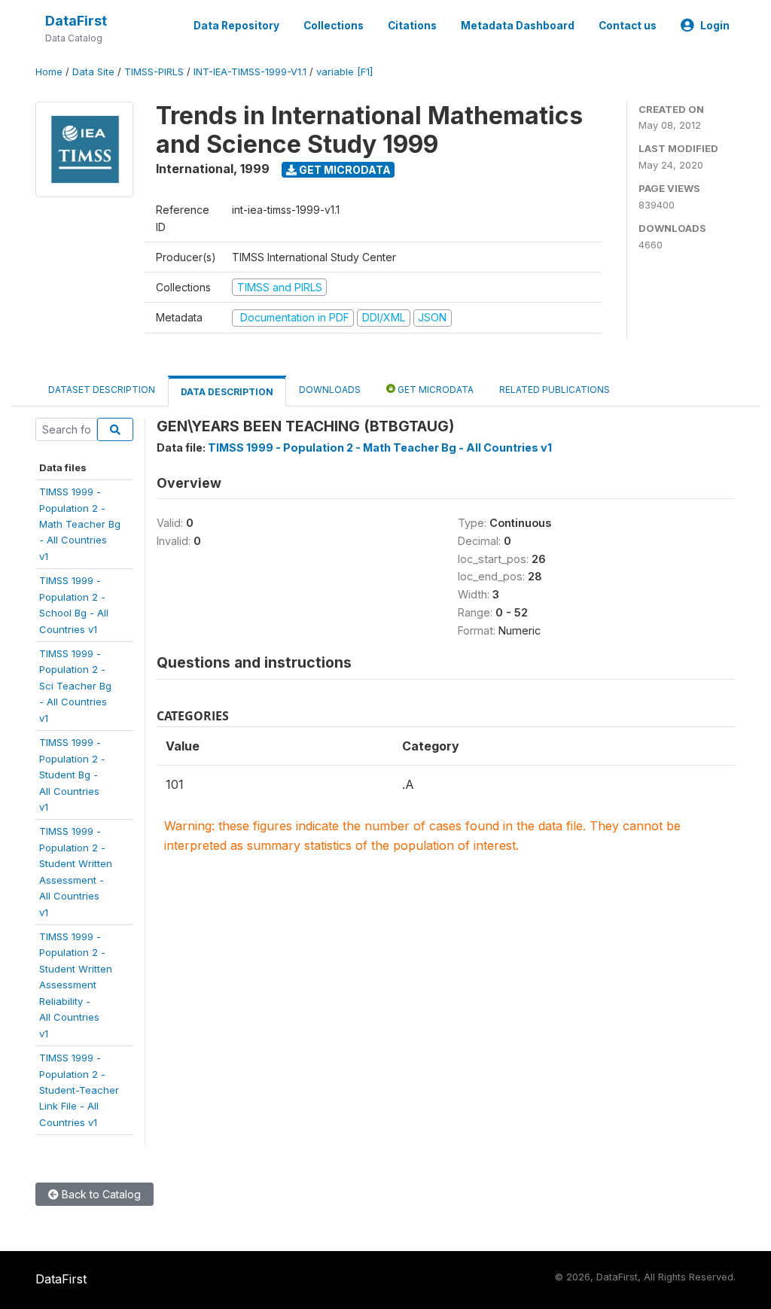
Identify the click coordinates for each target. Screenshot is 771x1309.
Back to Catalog (100, 1194)
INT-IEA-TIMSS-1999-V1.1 (250, 72)
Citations (412, 26)
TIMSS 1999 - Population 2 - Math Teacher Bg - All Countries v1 (380, 447)
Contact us (628, 26)
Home (48, 72)
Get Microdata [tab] (434, 389)
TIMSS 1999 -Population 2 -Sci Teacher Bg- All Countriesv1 (75, 685)
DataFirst (76, 21)
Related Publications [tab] (554, 389)
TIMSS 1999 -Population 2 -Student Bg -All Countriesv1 (72, 774)
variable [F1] (344, 72)
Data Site (93, 72)
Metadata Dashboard (517, 26)
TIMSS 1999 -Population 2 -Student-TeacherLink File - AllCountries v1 (79, 1090)
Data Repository (236, 26)
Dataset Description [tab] (101, 389)
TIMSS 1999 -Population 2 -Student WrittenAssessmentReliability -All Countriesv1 (75, 985)
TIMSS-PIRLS (154, 72)
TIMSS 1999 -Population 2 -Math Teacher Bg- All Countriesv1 (79, 524)
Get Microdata (344, 169)
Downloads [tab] (330, 389)
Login (715, 26)
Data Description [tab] (227, 391)
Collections (333, 26)
